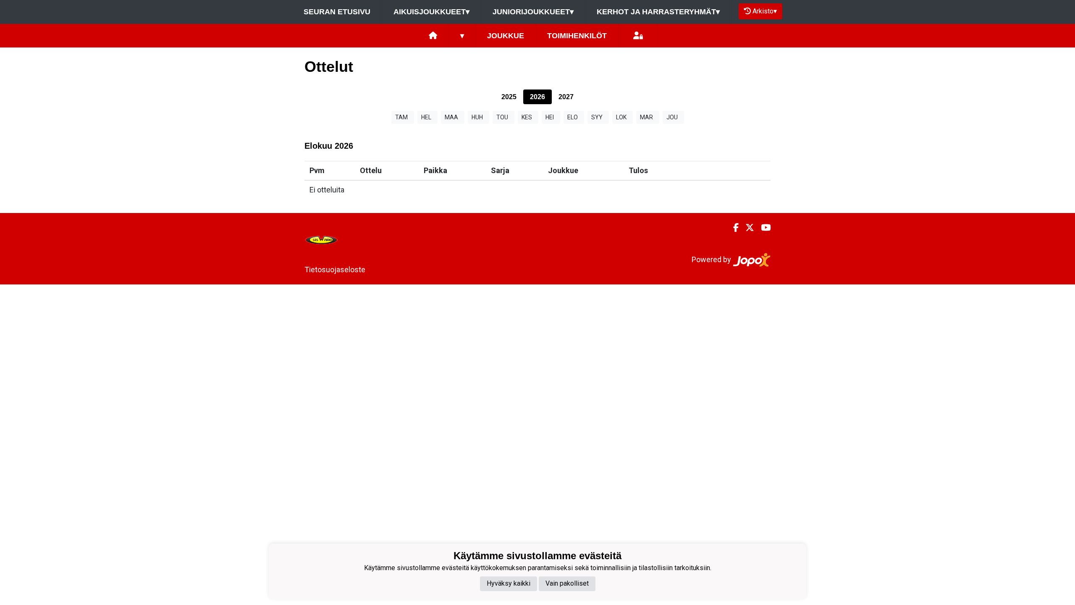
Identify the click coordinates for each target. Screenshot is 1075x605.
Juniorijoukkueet (533, 12)
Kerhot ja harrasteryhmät (658, 12)
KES (527, 117)
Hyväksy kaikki (508, 583)
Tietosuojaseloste (334, 269)
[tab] (509, 96)
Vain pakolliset (567, 583)
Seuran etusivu (337, 12)
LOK (621, 117)
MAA (451, 117)
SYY (597, 117)
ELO (572, 117)
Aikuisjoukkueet (431, 12)
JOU (672, 117)
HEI (549, 117)
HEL (426, 117)
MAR (646, 117)
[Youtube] (762, 227)
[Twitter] (746, 227)
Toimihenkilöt (577, 36)
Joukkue (505, 36)
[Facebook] (732, 227)
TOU (502, 117)
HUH (477, 117)
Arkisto (764, 11)
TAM (401, 117)
